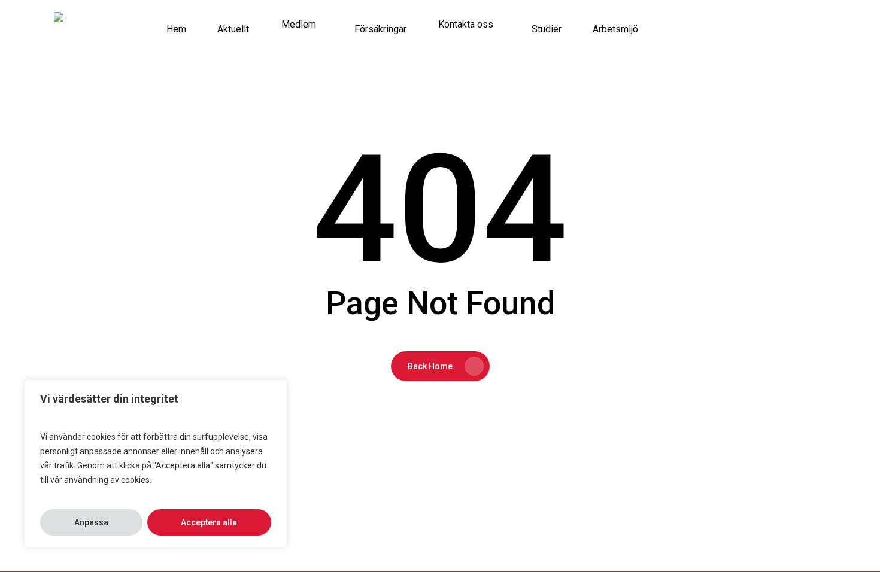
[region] (155, 463)
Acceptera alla (209, 522)
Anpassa (91, 522)
